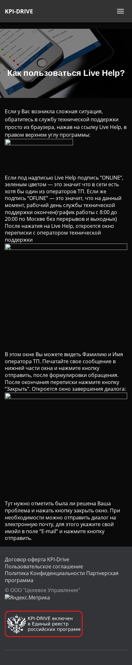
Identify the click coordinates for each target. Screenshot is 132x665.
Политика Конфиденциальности (45, 573)
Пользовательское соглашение (44, 566)
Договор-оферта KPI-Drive (37, 559)
